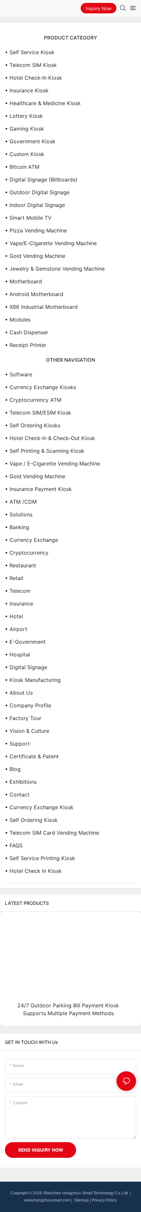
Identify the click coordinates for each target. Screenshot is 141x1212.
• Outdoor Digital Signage (37, 192)
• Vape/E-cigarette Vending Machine (51, 243)
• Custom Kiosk (24, 154)
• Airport (16, 629)
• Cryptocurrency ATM (33, 400)
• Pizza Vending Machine (36, 230)
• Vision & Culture (27, 731)
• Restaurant (20, 565)
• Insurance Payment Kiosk (38, 489)
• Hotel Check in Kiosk (33, 871)
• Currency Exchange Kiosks (40, 387)
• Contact (17, 794)
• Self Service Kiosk (29, 52)
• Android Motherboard (34, 294)
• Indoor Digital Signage (35, 205)
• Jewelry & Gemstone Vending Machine (55, 268)
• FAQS (14, 845)
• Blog (13, 769)
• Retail (14, 578)
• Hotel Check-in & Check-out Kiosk (50, 438)
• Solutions (18, 514)
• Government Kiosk (30, 141)
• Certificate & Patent (32, 756)
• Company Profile (28, 705)
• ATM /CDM (21, 501)
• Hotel (14, 616)
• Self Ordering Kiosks (32, 425)
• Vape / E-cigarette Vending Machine (52, 463)
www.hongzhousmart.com (47, 1200)
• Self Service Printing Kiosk (40, 858)
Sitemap (81, 1200)
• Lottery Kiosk (24, 116)
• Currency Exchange (31, 540)
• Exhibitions (21, 782)
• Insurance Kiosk (27, 90)
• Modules (17, 319)
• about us (19, 692)
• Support (17, 743)
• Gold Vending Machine (35, 256)
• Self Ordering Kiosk (31, 820)
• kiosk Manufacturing (33, 680)
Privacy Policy (104, 1200)
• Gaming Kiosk (24, 128)
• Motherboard (23, 281)
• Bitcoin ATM (22, 167)
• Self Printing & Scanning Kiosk (44, 451)
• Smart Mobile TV (28, 217)
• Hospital (17, 654)
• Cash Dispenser (26, 332)
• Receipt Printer (25, 345)
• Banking (17, 527)
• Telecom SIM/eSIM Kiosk (38, 412)
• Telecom (17, 591)
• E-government (25, 641)
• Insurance (19, 603)
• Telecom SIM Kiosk (31, 65)
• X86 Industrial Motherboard (41, 307)
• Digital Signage (26, 667)
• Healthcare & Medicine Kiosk (43, 103)
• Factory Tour (23, 718)
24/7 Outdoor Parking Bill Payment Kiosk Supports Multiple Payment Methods (68, 1009)
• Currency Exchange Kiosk (39, 807)
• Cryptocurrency (27, 552)
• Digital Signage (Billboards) (41, 179)
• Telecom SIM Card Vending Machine (52, 832)
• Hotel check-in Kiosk (33, 77)
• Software (18, 374)
